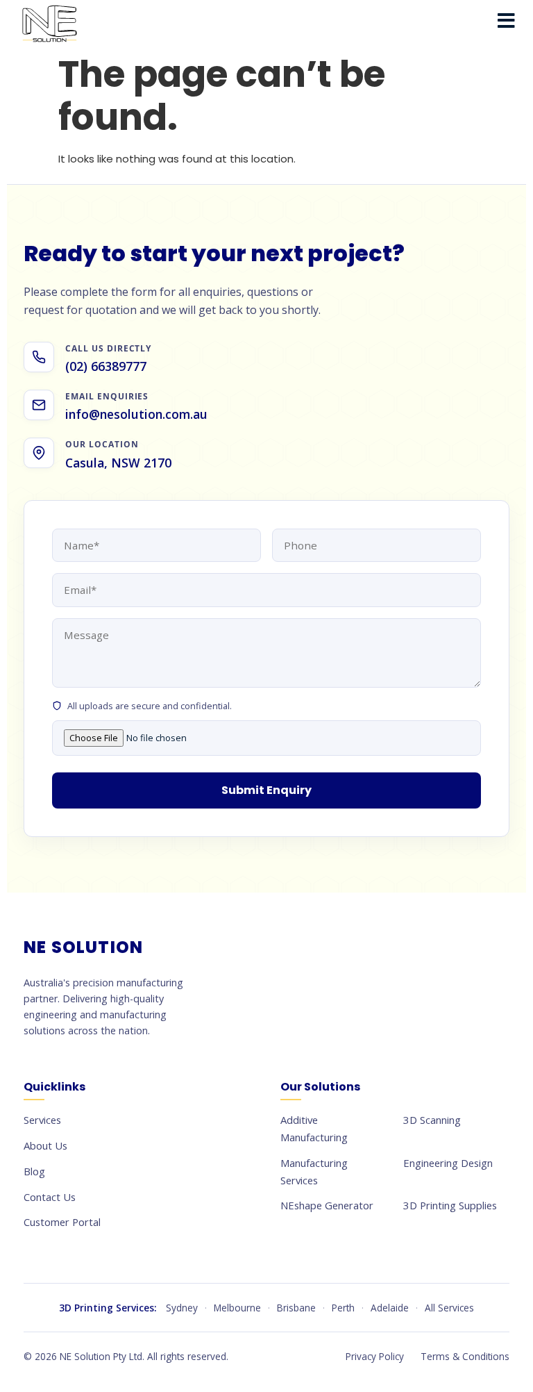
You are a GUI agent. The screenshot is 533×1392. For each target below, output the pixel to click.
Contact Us (50, 1197)
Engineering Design (448, 1163)
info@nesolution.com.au (136, 414)
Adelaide (390, 1307)
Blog (34, 1171)
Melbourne (237, 1307)
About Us (45, 1145)
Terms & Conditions (465, 1356)
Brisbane (296, 1307)
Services (42, 1120)
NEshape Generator (326, 1205)
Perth (343, 1307)
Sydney (182, 1307)
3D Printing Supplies (450, 1205)
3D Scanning (432, 1120)
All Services (449, 1307)
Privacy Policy (375, 1356)
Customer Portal (62, 1222)
